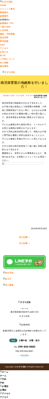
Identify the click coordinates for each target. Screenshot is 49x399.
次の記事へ (24, 243)
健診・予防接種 (7, 34)
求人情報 (4, 62)
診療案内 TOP (7, 23)
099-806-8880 (26, 346)
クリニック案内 (7, 9)
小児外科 (4, 30)
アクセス (4, 48)
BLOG (3, 55)
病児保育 (4, 37)
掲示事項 (4, 66)
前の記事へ (24, 237)
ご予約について (7, 59)
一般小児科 (5, 27)
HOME (3, 5)
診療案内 (4, 16)
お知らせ (4, 52)
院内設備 (4, 41)
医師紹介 (4, 12)
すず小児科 (21, 367)
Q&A (2, 45)
